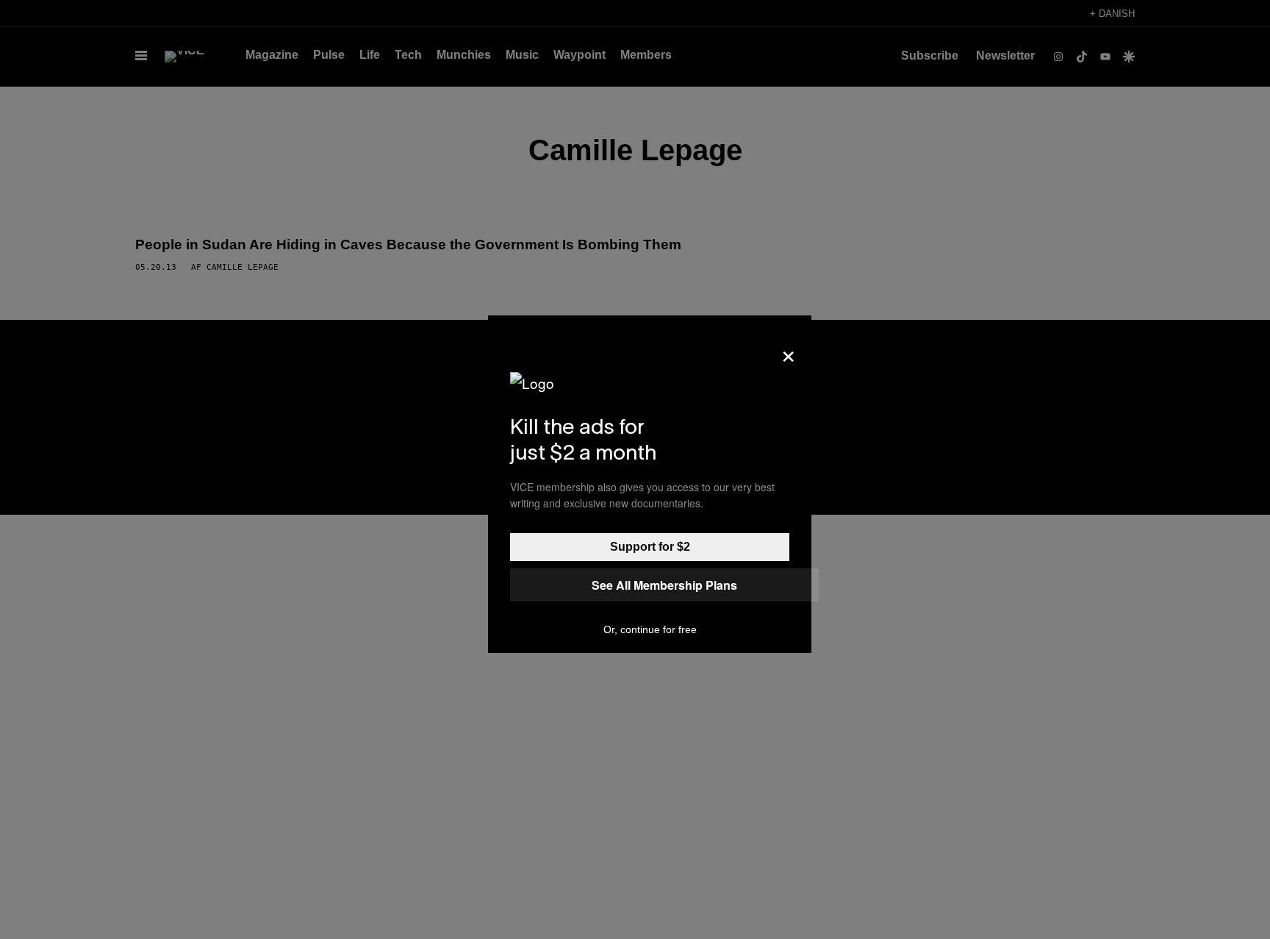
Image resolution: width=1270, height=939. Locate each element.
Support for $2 (650, 546)
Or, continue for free (650, 629)
